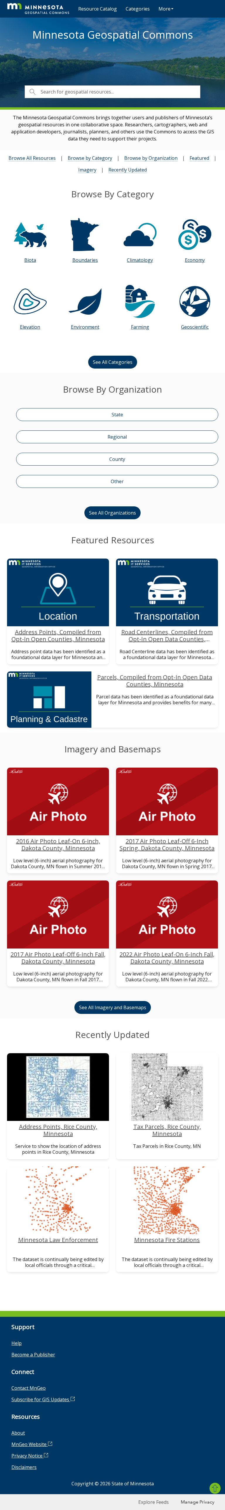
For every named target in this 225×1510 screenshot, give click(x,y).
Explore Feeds (153, 1502)
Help (16, 1343)
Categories (138, 9)
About (18, 1433)
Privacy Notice (27, 1456)
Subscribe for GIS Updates (40, 1399)
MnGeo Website (29, 1444)
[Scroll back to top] (215, 1488)
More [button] (164, 9)
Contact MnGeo (28, 1388)
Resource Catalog (97, 9)
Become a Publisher (33, 1354)
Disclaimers (24, 1467)
